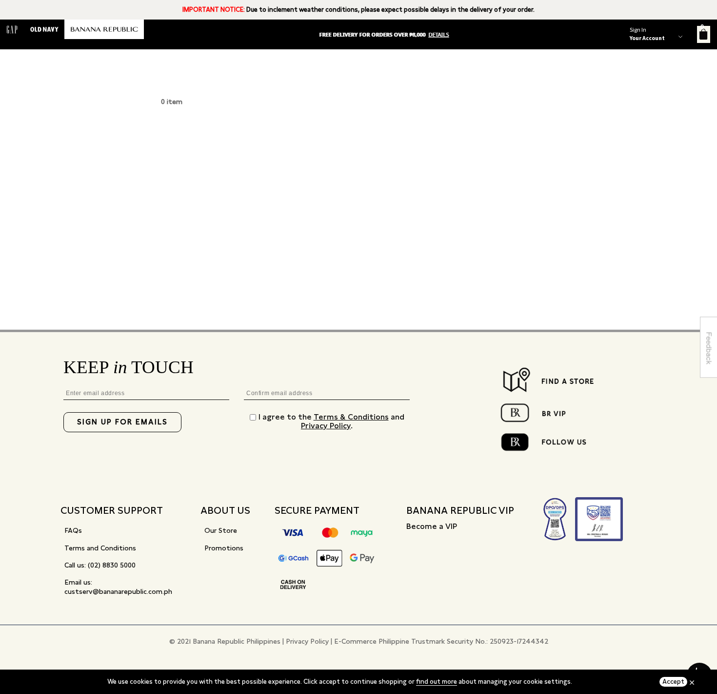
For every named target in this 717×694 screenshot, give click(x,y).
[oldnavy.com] (44, 29)
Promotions (223, 548)
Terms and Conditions (100, 548)
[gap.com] (12, 29)
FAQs (73, 530)
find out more (436, 681)
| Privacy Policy (305, 641)
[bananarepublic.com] (104, 29)
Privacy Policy (326, 425)
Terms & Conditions (351, 416)
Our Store (220, 530)
